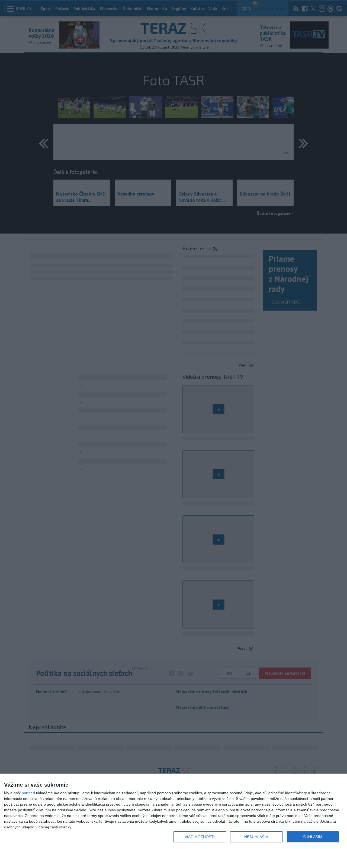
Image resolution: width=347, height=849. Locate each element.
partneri (28, 793)
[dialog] (173, 811)
